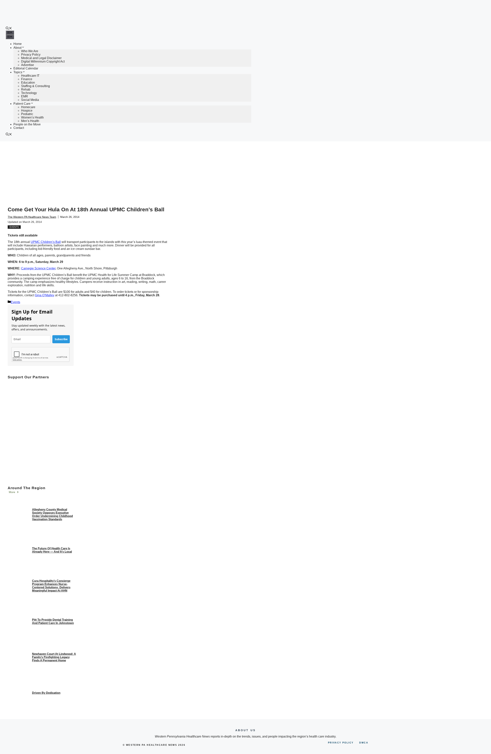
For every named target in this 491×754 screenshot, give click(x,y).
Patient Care (21, 103)
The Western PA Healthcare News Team (32, 216)
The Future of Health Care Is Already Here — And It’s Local (52, 550)
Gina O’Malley (44, 295)
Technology (29, 93)
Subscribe (61, 339)
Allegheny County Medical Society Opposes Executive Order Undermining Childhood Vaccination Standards (52, 514)
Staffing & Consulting (35, 86)
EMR (24, 96)
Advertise (27, 65)
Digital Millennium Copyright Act (43, 61)
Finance (26, 79)
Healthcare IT (30, 75)
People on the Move (27, 124)
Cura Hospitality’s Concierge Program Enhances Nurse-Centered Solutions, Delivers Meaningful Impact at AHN (51, 585)
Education (28, 82)
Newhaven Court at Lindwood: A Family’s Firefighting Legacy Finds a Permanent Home (54, 657)
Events (14, 227)
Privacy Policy (30, 54)
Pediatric (27, 114)
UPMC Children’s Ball (46, 242)
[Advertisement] (245, 170)
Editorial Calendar (25, 68)
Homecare (28, 107)
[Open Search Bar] (9, 28)
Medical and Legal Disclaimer (41, 58)
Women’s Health (32, 117)
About (17, 47)
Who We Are (29, 51)
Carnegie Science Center (38, 268)
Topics (17, 72)
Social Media (30, 99)
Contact (18, 127)
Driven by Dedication (46, 692)
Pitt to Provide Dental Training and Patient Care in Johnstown (53, 621)
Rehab (25, 89)
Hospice (26, 110)
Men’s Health (30, 121)
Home (17, 43)
